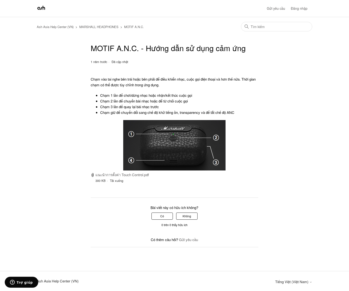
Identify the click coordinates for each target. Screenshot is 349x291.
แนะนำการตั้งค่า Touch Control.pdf (122, 174)
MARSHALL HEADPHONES (98, 26)
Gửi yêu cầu (276, 8)
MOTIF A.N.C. (134, 26)
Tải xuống (116, 180)
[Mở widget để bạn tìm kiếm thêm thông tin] (21, 283)
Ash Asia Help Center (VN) (55, 26)
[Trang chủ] (41, 10)
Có (162, 216)
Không (187, 216)
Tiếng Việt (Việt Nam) (292, 282)
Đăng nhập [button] (299, 8)
